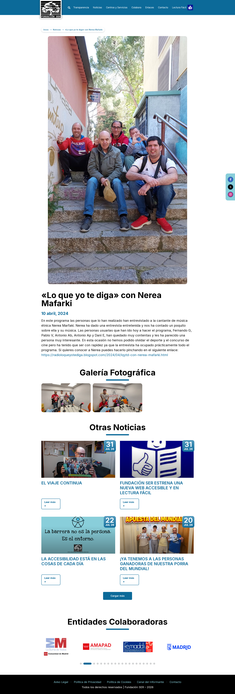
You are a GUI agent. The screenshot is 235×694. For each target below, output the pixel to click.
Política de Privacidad (87, 682)
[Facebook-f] (230, 179)
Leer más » (49, 504)
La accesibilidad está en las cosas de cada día (73, 561)
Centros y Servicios (116, 7)
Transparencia (81, 7)
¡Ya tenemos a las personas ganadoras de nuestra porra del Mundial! (154, 563)
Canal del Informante (150, 682)
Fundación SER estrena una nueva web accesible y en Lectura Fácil (151, 487)
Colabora (136, 7)
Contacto (163, 7)
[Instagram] (230, 194)
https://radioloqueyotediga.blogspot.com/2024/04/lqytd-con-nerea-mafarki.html (104, 355)
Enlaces (149, 7)
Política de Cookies (119, 682)
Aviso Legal (61, 682)
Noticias (97, 7)
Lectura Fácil (179, 7)
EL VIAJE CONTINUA (61, 482)
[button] (69, 7)
